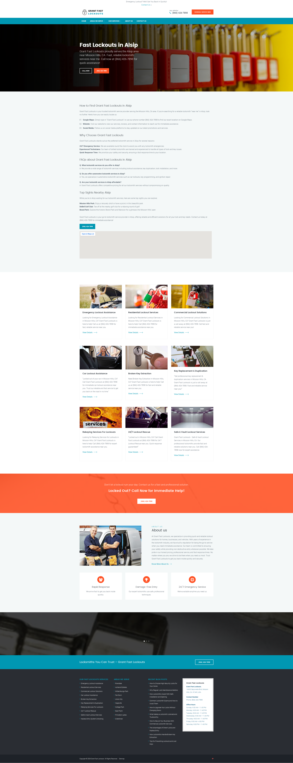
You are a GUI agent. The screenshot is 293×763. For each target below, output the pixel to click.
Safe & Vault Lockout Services (91, 715)
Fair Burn (118, 695)
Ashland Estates (121, 687)
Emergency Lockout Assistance (92, 683)
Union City (118, 699)
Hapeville (118, 703)
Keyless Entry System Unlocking (92, 719)
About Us (129, 21)
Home (83, 21)
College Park (119, 707)
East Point (119, 711)
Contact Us (145, 5)
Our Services (114, 21)
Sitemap (121, 759)
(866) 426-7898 (180, 12)
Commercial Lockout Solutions (91, 691)
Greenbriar (119, 719)
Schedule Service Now (202, 12)
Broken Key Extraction (89, 699)
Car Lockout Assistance (89, 695)
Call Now (85, 71)
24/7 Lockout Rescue (88, 711)
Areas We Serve (96, 21)
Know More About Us (160, 564)
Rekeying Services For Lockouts (92, 707)
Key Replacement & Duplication (92, 703)
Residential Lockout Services (91, 687)
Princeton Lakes (121, 715)
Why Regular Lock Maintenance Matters (164, 690)
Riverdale (118, 683)
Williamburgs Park (121, 691)
